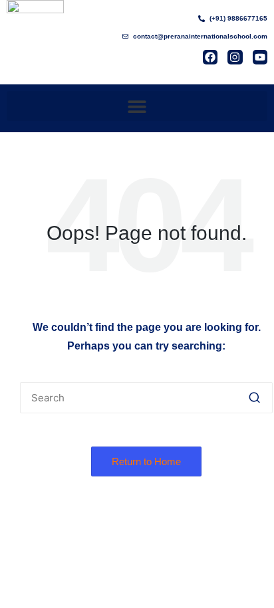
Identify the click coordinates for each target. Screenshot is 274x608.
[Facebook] (210, 57)
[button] (137, 106)
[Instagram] (234, 57)
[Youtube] (260, 57)
